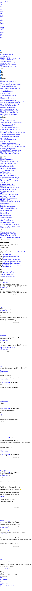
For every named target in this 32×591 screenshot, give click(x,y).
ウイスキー (1, 370)
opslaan (1, 52)
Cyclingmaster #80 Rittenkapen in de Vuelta (6, 184)
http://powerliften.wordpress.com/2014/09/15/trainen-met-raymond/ (8, 348)
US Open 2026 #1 (3, 205)
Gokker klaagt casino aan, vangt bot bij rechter (6, 82)
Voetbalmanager (2, 23)
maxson (1, 450)
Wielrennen (1, 20)
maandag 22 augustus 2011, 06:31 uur (4, 287)
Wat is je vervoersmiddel (4, 183)
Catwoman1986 (2, 520)
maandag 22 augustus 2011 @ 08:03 (5, 408)
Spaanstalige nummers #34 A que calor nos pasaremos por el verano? (9, 187)
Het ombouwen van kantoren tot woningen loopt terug (7, 140)
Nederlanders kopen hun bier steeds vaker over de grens (8, 100)
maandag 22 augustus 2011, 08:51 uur (4, 404)
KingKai (1, 372)
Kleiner (2, 278)
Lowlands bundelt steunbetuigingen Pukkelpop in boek (9, 270)
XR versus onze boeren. (4, 108)
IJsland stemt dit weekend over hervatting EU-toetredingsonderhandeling (10, 126)
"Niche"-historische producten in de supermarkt (7, 174)
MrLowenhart (1, 559)
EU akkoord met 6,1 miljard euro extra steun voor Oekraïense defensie (9, 103)
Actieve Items (7, 1)
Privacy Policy (8, 585)
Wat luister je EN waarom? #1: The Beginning (6, 162)
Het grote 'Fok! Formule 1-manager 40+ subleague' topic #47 (8, 198)
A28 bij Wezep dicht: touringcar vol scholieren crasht (7, 59)
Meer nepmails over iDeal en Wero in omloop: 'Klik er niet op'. (8, 225)
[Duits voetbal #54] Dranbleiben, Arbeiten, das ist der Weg (8, 206)
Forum (1, 1)
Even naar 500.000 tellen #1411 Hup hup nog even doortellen (9, 194)
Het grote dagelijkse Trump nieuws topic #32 (6, 210)
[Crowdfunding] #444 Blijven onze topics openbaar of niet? (8, 196)
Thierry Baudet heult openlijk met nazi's (6, 214)
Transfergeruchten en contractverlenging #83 (6, 207)
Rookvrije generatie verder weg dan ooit (6, 188)
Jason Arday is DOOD (4, 182)
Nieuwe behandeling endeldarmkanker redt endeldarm (7, 60)
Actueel (1, 6)
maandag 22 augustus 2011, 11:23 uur (4, 533)
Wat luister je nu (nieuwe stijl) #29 (5, 218)
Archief (21, 1)
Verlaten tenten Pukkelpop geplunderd (6, 273)
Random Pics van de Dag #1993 (5, 57)
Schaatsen (1, 21)
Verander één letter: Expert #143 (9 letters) (6, 204)
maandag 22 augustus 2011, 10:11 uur (4, 475)
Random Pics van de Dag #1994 (5, 83)
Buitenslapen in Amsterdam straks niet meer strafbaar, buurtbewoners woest (10, 150)
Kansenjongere (2, 496)
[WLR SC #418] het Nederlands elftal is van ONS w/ (8, 175)
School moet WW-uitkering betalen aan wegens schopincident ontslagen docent (12, 260)
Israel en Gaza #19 (3, 158)
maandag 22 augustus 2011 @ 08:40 (5, 382)
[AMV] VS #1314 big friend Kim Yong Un (6, 172)
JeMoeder (1, 366)
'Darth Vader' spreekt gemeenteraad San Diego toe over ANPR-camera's (10, 151)
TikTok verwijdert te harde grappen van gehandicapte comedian (8, 111)
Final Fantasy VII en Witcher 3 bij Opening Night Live (7, 98)
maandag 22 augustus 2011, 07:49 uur (4, 340)
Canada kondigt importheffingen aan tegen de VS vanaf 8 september (9, 153)
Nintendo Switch (2, 27)
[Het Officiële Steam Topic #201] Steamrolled (7, 167)
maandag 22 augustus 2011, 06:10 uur (4, 282)
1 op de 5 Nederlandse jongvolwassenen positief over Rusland (9, 208)
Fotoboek (1, 35)
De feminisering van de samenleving (5, 164)
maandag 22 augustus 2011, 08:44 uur (4, 379)
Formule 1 (1, 18)
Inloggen (1, 2)
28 (0, 249)
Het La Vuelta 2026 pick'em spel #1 (5, 173)
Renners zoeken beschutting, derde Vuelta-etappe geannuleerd (8, 96)
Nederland (1, 7)
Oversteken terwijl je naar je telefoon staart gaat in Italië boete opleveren (10, 133)
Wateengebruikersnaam (3, 335)
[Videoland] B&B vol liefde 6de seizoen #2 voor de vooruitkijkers (9, 178)
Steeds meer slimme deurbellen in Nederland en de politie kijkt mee (9, 177)
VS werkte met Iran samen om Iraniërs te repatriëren (7, 65)
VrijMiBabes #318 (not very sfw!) (5, 56)
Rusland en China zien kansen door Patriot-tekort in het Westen (9, 112)
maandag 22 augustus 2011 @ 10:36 (5, 537)
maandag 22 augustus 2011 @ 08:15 (5, 454)
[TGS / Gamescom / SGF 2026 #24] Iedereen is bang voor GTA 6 (9, 211)
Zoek (4, 1)
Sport (1, 71)
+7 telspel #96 (3, 193)
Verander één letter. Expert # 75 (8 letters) (6, 203)
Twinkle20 (1, 311)
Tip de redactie (2, 38)
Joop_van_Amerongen (3, 470)
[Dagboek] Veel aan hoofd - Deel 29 (5, 171)
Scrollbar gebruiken (3, 50)
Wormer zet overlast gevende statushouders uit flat (7, 55)
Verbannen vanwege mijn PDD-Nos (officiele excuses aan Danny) (9, 161)
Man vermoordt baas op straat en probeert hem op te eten (8, 53)
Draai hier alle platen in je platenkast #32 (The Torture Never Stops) (9, 224)
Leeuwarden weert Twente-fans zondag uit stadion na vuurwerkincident (10, 201)
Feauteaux (1, 525)
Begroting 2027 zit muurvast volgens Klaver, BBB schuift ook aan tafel (10, 88)
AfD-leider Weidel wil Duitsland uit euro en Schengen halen (8, 109)
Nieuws (10, 1)
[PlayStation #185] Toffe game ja (5, 199)
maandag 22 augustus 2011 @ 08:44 (5, 416)
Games (1, 24)
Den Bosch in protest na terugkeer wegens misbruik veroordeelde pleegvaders (10, 84)
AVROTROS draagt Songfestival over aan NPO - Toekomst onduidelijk (10, 58)
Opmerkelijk (1, 11)
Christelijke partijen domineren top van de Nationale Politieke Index (9, 89)
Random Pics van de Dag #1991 (5, 63)
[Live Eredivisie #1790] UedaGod (5, 215)
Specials (19, 1)
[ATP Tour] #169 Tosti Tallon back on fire (6, 212)
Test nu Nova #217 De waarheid (5, 227)
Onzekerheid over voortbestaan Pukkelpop (7, 271)
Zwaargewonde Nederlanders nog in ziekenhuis (8, 272)
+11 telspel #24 (3, 192)
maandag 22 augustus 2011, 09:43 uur (4, 451)
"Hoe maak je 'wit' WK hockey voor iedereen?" (7, 222)
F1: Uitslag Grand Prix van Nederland (5, 61)
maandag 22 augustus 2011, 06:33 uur (4, 306)
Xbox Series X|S (2, 28)
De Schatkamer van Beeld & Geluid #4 (6, 200)
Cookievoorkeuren (12, 585)
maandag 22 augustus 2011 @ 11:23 (5, 561)
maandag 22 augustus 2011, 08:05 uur (4, 349)
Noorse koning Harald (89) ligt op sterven (6, 160)
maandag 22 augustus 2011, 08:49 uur (4, 401)
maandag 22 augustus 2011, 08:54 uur (4, 413)
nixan (0, 406)
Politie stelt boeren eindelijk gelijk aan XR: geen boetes (8, 64)
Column (2, 75)
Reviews (14, 1)
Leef (0, 402)
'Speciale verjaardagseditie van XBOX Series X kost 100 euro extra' (9, 110)
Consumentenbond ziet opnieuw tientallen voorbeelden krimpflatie (9, 137)
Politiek (1, 9)
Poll (1, 77)
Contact (1, 36)
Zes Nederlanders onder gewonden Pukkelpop (7, 274)
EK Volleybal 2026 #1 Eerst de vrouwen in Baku (7, 191)
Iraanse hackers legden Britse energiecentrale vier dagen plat (8, 149)
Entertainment (2, 70)
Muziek (1, 13)
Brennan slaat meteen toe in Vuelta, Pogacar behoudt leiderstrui (8, 114)
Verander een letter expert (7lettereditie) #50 (6, 202)
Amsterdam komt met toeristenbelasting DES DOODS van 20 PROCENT (10, 226)
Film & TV (1, 29)
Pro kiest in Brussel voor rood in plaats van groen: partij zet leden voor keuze (10, 62)
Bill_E (1, 288)
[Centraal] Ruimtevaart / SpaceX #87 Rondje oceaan (7, 219)
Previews (17, 1)
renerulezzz (1, 436)
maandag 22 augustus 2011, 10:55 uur (4, 527)
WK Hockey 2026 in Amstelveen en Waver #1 (7, 220)
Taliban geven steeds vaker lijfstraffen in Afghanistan (7, 85)
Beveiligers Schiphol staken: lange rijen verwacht (7, 90)
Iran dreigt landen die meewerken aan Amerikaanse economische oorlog (10, 134)
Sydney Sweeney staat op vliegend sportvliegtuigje (7, 54)
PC (0, 25)
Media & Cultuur (2, 15)
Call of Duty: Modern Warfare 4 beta (6, 264)
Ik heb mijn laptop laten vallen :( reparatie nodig (7, 166)
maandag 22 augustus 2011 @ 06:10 (5, 521)
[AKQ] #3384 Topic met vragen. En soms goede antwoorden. (9, 186)
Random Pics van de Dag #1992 (5, 106)
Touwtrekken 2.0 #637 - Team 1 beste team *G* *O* (7, 195)
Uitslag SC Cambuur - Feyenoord (5, 113)
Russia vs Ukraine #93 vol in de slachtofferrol (7, 181)
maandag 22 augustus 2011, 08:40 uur (4, 371)
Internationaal (1, 241)
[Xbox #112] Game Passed (4, 213)
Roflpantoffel (1, 528)
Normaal (2, 280)
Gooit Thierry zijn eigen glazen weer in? (6, 97)
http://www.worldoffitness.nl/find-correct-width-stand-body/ (7, 347)
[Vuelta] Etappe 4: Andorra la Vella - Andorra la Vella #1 (8, 168)
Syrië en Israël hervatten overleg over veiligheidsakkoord (8, 105)
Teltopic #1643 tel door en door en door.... (6, 217)
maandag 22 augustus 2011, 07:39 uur (4, 313)
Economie (1, 8)
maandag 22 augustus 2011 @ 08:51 (5, 437)
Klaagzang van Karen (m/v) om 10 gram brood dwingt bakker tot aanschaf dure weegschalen (12, 132)
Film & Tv (2, 72)
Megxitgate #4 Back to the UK (5, 190)
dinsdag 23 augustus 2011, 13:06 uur (4, 568)
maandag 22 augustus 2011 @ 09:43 (5, 530)
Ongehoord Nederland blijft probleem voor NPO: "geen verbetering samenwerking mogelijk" (12, 146)
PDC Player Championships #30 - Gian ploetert (7, 170)
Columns (12, 1)
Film (0, 14)
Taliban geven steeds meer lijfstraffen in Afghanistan (7, 185)
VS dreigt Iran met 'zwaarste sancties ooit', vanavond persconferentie (9, 99)
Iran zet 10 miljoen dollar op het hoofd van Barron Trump (8, 95)
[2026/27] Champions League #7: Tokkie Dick (7, 197)
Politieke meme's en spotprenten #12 (5, 209)
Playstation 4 (1, 26)
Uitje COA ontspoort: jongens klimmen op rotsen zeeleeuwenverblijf (9, 121)
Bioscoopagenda (2, 16)
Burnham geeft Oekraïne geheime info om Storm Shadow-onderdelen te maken (11, 104)
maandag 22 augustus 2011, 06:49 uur (4, 310)
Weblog (3, 1)
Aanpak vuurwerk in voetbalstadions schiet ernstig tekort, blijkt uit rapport (11, 265)
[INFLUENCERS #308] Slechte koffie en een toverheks (8, 163)
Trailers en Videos (2, 31)
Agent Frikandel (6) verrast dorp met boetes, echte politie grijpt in (9, 66)
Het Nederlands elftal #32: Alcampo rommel (6, 159)
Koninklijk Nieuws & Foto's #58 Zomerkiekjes (7, 179)
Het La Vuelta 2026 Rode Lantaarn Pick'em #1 (7, 221)
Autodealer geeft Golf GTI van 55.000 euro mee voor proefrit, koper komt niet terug (11, 80)
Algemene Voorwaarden (3, 585)
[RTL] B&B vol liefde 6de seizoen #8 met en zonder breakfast (9, 180)
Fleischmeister (2, 307)
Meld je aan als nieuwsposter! (21, 251)
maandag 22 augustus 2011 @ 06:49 (5, 337)
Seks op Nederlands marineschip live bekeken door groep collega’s (9, 165)
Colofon (1, 37)
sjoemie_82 (1, 414)
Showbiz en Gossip (2, 10)
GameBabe (1, 314)
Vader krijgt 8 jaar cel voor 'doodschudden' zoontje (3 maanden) (8, 81)
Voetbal (1, 17)
